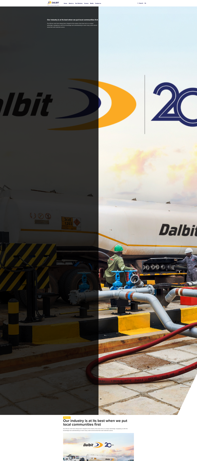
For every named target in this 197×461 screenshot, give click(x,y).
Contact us (98, 3)
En (145, 3)
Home (65, 3)
